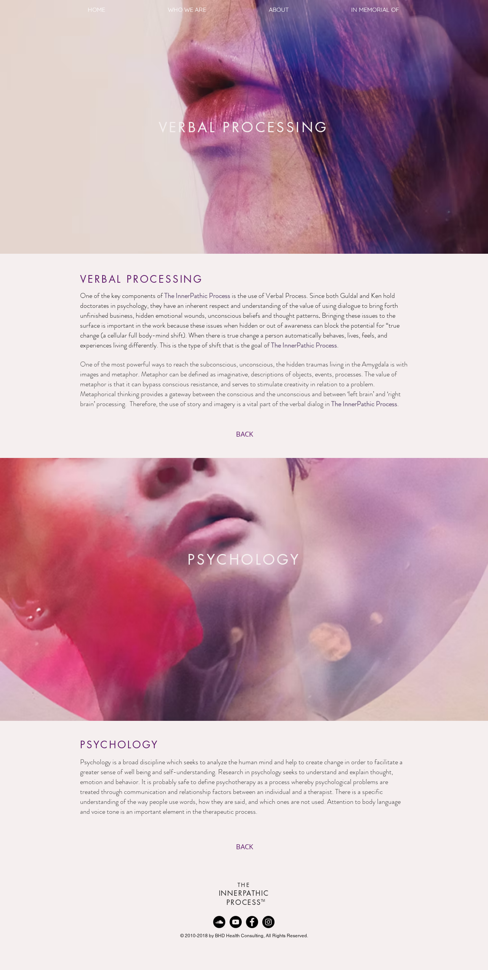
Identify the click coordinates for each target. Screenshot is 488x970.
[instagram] (268, 922)
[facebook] (252, 922)
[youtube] (236, 922)
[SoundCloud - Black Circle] (219, 922)
